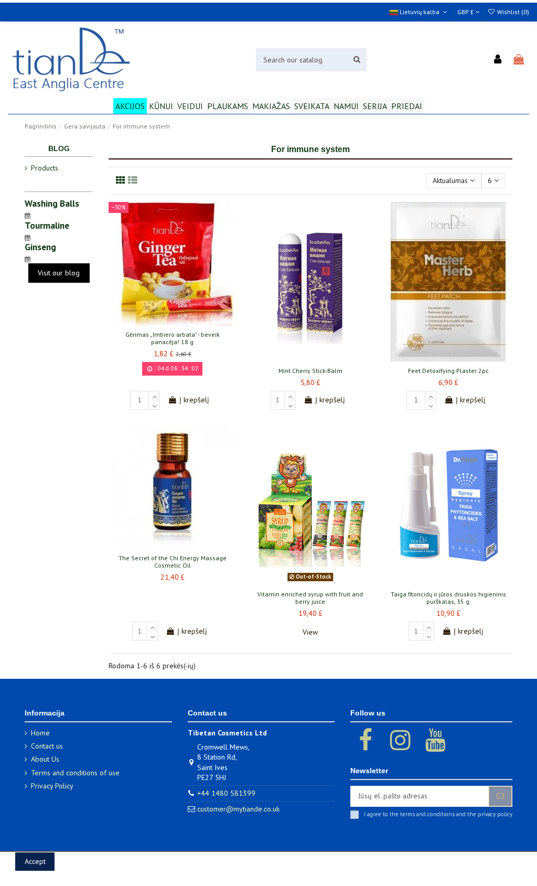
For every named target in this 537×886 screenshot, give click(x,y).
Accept (35, 861)
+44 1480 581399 (226, 793)
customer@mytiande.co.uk (238, 809)
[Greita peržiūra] (187, 322)
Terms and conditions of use (75, 772)
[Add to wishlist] (157, 322)
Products (44, 168)
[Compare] (172, 322)
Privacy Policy (52, 786)
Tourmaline (47, 225)
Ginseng (40, 247)
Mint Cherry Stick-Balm (310, 371)
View (310, 632)
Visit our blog (59, 272)
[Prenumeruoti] (500, 796)
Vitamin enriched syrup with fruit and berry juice (310, 597)
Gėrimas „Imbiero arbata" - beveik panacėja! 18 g (172, 338)
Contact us (47, 746)
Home (40, 733)
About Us (45, 759)
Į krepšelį (194, 399)
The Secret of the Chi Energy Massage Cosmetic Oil (173, 561)
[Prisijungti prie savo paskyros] (498, 60)
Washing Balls (52, 203)
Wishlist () (512, 12)
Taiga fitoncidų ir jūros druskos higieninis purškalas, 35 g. (448, 597)
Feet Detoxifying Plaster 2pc (448, 371)
